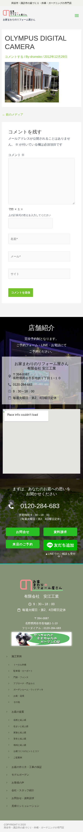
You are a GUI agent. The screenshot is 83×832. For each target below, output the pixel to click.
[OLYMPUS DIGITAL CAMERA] (32, 82)
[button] (77, 15)
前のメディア (12, 114)
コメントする (14, 56)
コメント (16, 155)
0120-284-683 (39, 505)
